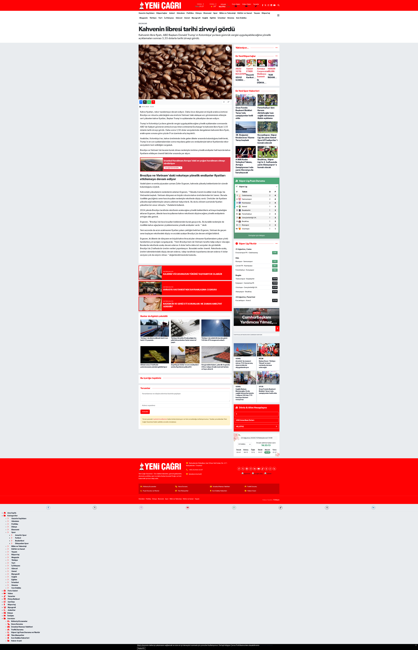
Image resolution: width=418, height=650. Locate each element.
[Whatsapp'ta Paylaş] (149, 102)
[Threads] (266, 468)
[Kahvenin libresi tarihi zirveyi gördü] (185, 72)
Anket (172, 13)
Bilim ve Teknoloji (227, 13)
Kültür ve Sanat (244, 13)
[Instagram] (251, 468)
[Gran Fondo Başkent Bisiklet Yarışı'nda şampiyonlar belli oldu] (268, 377)
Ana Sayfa (11, 513)
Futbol (18, 538)
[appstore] (246, 473)
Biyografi (196, 18)
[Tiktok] (262, 468)
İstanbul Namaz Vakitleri (221, 486)
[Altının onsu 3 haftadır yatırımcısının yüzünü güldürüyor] (154, 355)
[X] (243, 468)
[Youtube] (258, 468)
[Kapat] (416, 645)
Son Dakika (241, 18)
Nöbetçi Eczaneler (149, 486)
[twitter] (95, 508)
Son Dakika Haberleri (219, 491)
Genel (187, 18)
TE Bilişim (276, 500)
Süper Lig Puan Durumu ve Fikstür (25, 632)
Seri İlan (11, 602)
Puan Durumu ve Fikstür (151, 491)
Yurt (160, 18)
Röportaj (266, 13)
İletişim (10, 616)
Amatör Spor (21, 535)
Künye (10, 613)
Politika (190, 13)
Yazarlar (11, 596)
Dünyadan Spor (22, 543)
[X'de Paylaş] (145, 102)
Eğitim (213, 18)
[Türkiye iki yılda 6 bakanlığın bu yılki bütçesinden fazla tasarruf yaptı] (185, 328)
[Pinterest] (247, 468)
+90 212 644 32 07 (196, 470)
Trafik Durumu (252, 486)
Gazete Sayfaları (147, 13)
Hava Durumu (183, 486)
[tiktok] (280, 508)
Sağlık (205, 18)
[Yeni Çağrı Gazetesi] (160, 5)
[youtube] (188, 508)
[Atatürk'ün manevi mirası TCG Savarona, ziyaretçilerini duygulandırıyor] (245, 349)
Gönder (145, 412)
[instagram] (141, 508)
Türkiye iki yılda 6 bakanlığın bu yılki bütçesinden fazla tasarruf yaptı (183, 340)
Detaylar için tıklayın (257, 236)
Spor (215, 13)
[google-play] (257, 473)
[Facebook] (239, 468)
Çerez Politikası (266, 645)
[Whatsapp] (270, 468)
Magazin (143, 18)
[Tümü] (277, 48)
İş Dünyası (169, 18)
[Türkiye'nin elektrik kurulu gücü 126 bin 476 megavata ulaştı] (215, 328)
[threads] (327, 508)
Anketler (11, 610)
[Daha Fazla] (153, 102)
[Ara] (278, 5)
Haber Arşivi (251, 491)
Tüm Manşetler (183, 491)
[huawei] (268, 473)
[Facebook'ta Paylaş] (140, 102)
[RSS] (274, 468)
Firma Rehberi (13, 599)
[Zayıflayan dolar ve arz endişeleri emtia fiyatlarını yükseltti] (185, 355)
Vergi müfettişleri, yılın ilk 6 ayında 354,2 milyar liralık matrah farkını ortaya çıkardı (215, 367)
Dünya (199, 13)
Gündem (181, 13)
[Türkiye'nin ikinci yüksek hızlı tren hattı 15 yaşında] (154, 328)
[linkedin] (373, 508)
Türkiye (153, 18)
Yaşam (257, 13)
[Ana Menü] (278, 15)
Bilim (261, 358)
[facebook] (48, 508)
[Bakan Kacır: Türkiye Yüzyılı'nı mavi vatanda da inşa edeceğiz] (268, 349)
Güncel (179, 18)
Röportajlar (161, 13)
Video (10, 593)
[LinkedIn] (254, 468)
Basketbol (19, 541)
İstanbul (221, 18)
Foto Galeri (12, 591)
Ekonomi (207, 13)
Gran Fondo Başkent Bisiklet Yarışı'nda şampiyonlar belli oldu (268, 391)
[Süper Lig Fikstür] (277, 244)
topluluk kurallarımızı (160, 419)
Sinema (230, 18)
